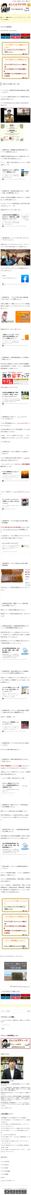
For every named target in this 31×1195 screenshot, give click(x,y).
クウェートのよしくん (24, 986)
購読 (3, 1028)
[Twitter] (5, 35)
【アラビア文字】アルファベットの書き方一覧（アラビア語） (15, 1128)
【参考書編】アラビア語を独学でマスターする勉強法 (13, 1117)
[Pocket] (15, 37)
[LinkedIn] (5, 37)
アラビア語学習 (4, 1168)
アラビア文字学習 (5, 1161)
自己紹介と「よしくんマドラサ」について (17, 17)
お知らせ (3, 1177)
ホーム (3, 17)
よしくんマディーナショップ (11, 529)
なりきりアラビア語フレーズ (7, 1180)
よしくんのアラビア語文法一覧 (8, 1134)
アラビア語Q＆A (5, 1164)
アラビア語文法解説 (5, 1171)
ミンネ (23, 527)
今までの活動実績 (4, 19)
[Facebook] (15, 35)
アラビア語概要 (4, 1174)
